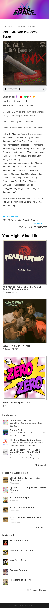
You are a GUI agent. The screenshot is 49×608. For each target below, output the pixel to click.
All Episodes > (39, 527)
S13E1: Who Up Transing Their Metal (26, 518)
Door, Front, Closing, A (27, 170)
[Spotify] (25, 96)
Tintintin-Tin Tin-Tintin (22, 550)
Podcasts (9, 415)
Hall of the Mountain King (14, 134)
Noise (29, 145)
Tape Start (36, 156)
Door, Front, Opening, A (27, 141)
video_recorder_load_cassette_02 (18, 163)
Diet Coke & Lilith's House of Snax (19, 26)
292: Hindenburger (20, 498)
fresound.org (8, 148)
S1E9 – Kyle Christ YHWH (16, 346)
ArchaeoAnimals (18, 570)
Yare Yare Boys (18, 560)
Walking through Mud (24, 148)
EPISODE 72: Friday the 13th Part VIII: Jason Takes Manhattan (23, 288)
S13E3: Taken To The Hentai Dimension (25, 479)
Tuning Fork (16, 430)
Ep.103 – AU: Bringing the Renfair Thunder (28, 489)
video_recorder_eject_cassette (16, 188)
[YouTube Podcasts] (21, 96)
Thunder (24, 138)
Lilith (25, 101)
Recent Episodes (15, 472)
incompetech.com (11, 138)
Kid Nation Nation (19, 540)
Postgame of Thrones (21, 580)
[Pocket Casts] (29, 96)
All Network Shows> (36, 590)
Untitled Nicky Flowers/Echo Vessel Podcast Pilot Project (25, 451)
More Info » (17, 426)
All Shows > (41, 465)
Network (8, 535)
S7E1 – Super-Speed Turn (16, 403)
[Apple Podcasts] (17, 96)
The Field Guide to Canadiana (25, 440)
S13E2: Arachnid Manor (22, 507)
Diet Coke (16, 101)
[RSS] (34, 96)
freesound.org (9, 141)
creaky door (22, 167)
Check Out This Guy (20, 420)
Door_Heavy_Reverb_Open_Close (18, 181)
